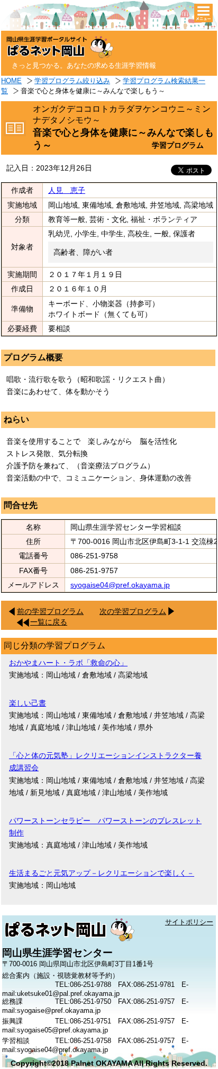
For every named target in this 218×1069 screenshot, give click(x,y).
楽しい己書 (27, 703)
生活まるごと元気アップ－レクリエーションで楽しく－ (101, 873)
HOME (11, 81)
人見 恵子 (66, 190)
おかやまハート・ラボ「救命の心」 (68, 662)
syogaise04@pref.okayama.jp (120, 585)
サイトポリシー (189, 922)
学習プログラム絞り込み (72, 81)
